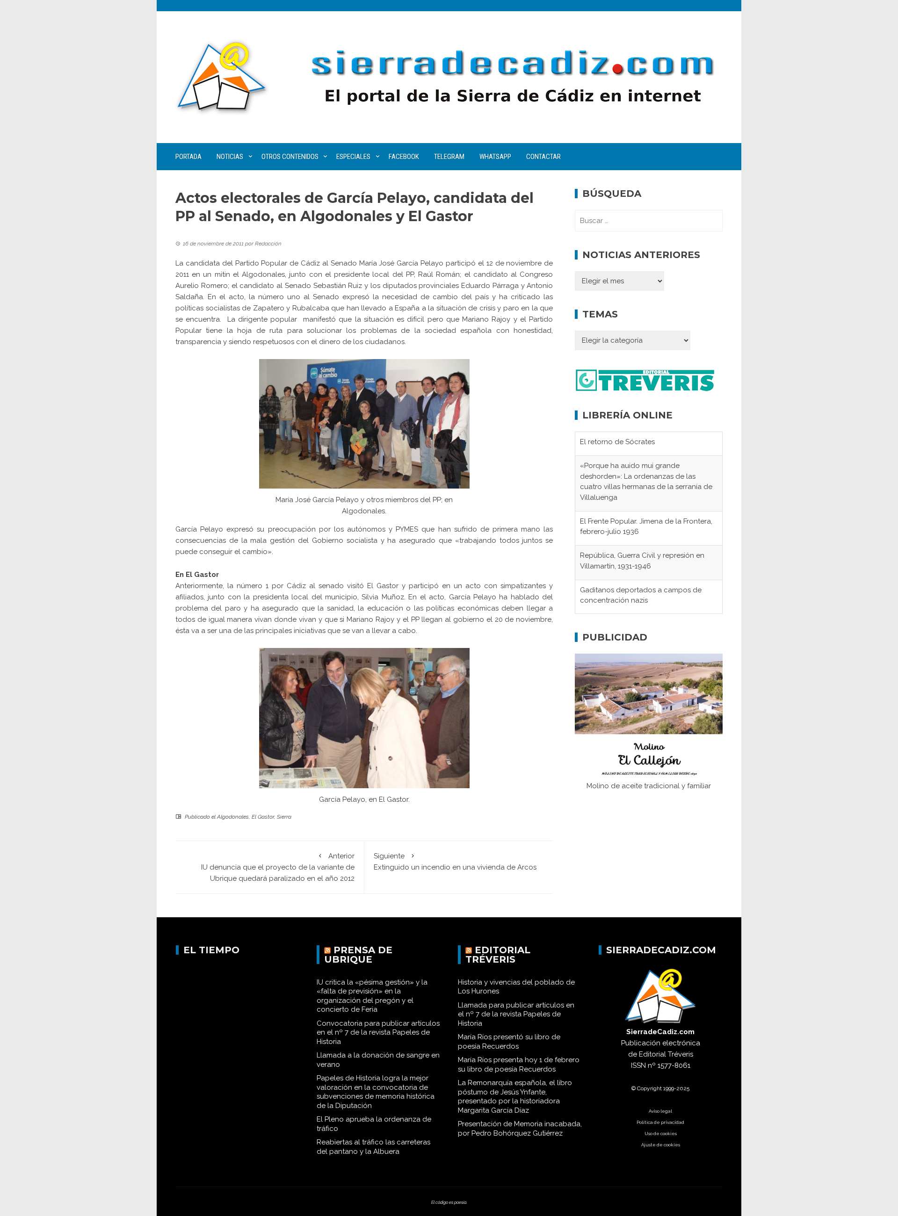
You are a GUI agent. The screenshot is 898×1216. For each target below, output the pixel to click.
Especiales (353, 156)
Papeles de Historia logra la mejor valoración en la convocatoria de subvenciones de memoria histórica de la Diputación (376, 1092)
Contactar (543, 156)
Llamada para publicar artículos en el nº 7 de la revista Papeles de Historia (516, 1014)
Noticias (230, 156)
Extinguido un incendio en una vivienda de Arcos (455, 861)
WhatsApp (495, 156)
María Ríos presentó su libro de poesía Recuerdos (509, 1042)
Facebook (404, 156)
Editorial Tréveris (497, 954)
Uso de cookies (661, 1133)
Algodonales (233, 816)
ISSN (638, 1065)
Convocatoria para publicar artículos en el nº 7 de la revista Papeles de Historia (378, 1032)
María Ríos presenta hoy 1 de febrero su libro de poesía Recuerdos (518, 1064)
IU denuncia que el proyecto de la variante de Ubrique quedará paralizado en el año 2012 (278, 867)
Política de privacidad (660, 1122)
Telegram (449, 156)
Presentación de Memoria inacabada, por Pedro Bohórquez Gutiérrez (520, 1128)
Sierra (284, 816)
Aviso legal (660, 1111)
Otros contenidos (290, 156)
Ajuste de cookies (660, 1144)
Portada (188, 156)
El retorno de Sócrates (617, 432)
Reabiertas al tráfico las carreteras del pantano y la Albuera (373, 1147)
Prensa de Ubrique (358, 954)
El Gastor (263, 816)
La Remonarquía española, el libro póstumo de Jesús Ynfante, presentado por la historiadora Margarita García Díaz (515, 1097)
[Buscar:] (649, 220)
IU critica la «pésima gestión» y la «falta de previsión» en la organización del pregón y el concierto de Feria (372, 996)
